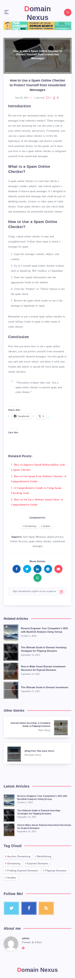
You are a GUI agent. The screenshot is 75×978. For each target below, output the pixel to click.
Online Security (19, 541)
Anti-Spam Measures (34, 536)
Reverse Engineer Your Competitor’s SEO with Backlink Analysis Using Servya (44, 630)
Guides (47, 526)
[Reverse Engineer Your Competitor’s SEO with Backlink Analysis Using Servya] (9, 800)
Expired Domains (37, 863)
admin (25, 938)
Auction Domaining (19, 856)
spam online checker (40, 541)
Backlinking (44, 856)
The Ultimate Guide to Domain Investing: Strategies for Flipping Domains (44, 649)
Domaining (30, 526)
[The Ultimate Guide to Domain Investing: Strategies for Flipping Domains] (9, 815)
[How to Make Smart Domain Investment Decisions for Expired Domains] (9, 829)
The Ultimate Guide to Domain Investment (44, 687)
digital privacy (55, 536)
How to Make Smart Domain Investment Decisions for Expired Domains (43, 668)
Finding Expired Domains (22, 870)
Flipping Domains (56, 870)
